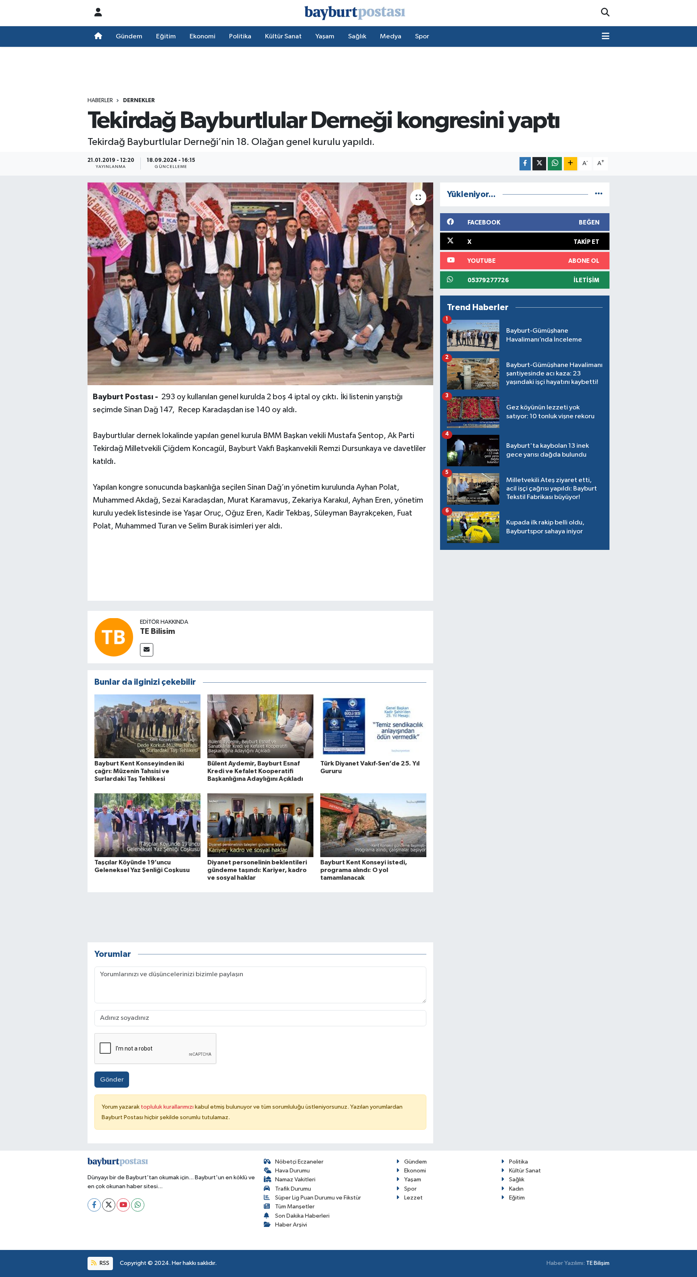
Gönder (112, 1079)
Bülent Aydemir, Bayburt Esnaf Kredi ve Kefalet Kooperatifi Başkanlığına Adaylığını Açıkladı (255, 771)
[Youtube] (123, 1205)
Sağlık (357, 36)
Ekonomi (202, 36)
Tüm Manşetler (295, 1207)
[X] (108, 1205)
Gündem (129, 36)
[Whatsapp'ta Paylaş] (555, 163)
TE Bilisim (157, 631)
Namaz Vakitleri (295, 1179)
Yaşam (324, 36)
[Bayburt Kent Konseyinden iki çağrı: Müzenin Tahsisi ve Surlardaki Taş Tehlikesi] (147, 726)
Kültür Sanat (283, 36)
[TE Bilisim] (113, 636)
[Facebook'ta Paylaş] (525, 163)
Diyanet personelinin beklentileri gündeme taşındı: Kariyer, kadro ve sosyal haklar (257, 870)
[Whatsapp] (137, 1205)
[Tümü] (599, 194)
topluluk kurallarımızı (168, 1107)
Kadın (516, 1189)
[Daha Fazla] (570, 163)
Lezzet (413, 1198)
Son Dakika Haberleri (302, 1216)
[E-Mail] (146, 649)
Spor (422, 36)
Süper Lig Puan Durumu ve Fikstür (318, 1198)
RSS (103, 1263)
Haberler (100, 100)
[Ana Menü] (605, 36)
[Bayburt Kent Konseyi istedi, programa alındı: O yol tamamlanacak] (373, 825)
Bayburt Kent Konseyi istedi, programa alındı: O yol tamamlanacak (363, 870)
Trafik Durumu (293, 1189)
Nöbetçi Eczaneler (299, 1162)
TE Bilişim (597, 1263)
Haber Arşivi (291, 1225)
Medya (390, 36)
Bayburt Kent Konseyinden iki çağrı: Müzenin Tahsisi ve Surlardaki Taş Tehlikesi (139, 771)
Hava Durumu (292, 1171)
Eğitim (166, 36)
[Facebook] (94, 1205)
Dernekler (139, 100)
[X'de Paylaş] (539, 163)
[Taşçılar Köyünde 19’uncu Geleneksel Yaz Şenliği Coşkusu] (147, 825)
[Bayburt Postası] (355, 13)
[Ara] (605, 13)
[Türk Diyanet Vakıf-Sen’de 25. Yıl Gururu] (373, 726)
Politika (240, 36)
